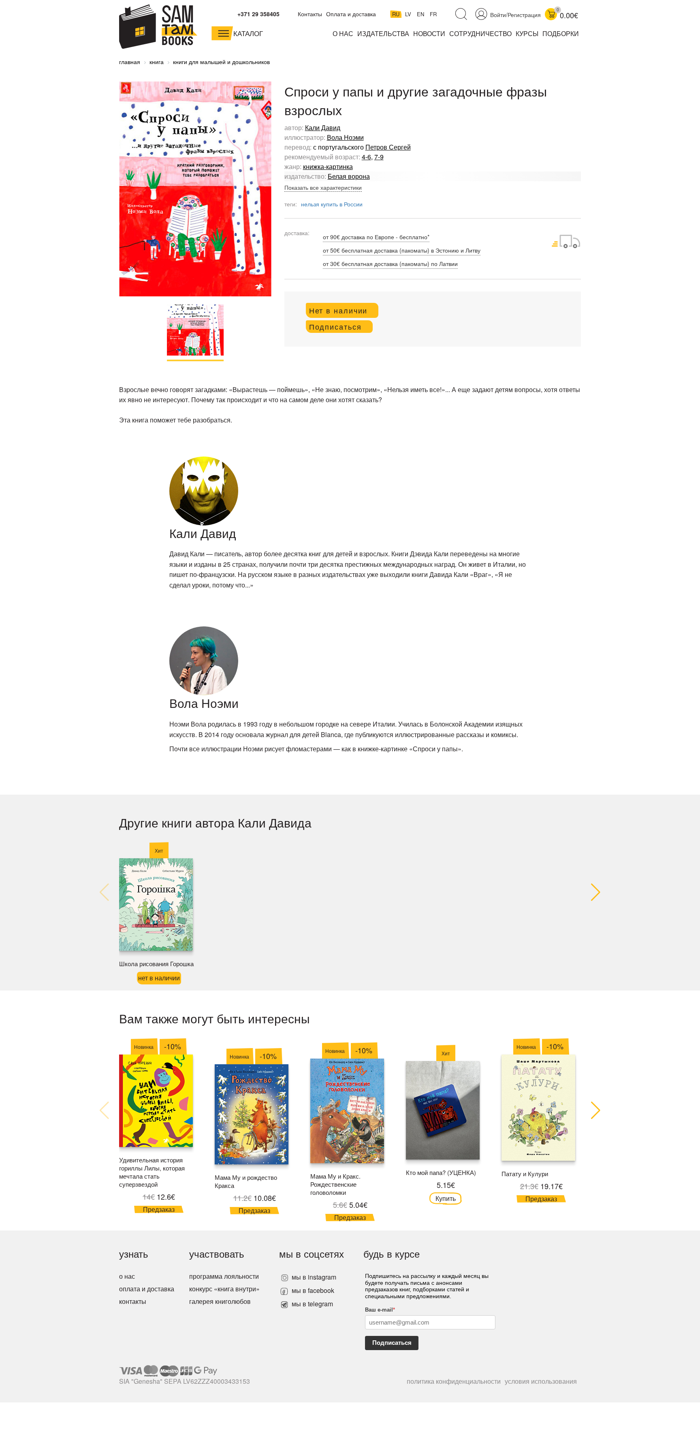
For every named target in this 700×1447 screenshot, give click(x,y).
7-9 (379, 156)
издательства (383, 33)
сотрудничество (480, 33)
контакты (132, 1301)
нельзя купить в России (332, 204)
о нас (127, 1276)
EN (421, 14)
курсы (527, 33)
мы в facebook (312, 1290)
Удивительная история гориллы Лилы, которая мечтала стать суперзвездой (152, 1171)
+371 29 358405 (258, 14)
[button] (595, 892)
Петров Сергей (388, 147)
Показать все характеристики (323, 187)
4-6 (366, 156)
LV (409, 14)
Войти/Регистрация (515, 15)
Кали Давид (322, 127)
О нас (343, 33)
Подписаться (392, 1342)
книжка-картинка (328, 166)
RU (396, 14)
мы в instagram (313, 1277)
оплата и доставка (146, 1288)
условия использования (541, 1381)
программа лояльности (224, 1276)
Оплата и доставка (351, 14)
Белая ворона (349, 176)
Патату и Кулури (525, 1173)
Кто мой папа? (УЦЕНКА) (441, 1172)
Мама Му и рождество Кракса (246, 1181)
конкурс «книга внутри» (224, 1288)
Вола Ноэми (345, 137)
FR (433, 14)
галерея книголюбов (220, 1301)
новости (429, 33)
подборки (560, 33)
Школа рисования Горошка (156, 963)
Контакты (310, 14)
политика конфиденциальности (454, 1381)
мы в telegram (311, 1303)
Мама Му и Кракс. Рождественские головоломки (335, 1184)
